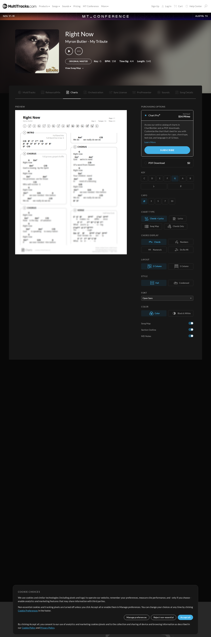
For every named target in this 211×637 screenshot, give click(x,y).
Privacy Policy (47, 627)
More (104, 6)
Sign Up (155, 6)
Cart (180, 6)
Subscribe (167, 150)
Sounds (65, 6)
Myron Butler (76, 41)
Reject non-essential (164, 617)
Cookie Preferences (28, 610)
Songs (55, 6)
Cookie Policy (29, 627)
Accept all (185, 617)
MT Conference (91, 6)
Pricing (76, 6)
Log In (168, 6)
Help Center (196, 6)
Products (43, 6)
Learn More (150, 142)
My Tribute (99, 41)
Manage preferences (137, 617)
